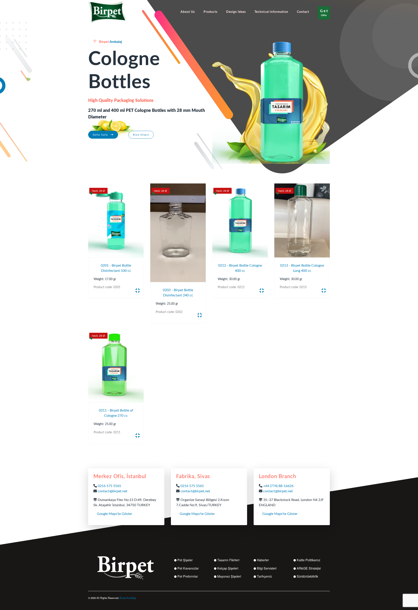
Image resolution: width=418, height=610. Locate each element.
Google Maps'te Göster (114, 514)
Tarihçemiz (264, 576)
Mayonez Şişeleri (229, 576)
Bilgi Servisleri (266, 568)
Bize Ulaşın (141, 134)
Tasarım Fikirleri (228, 560)
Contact (303, 11)
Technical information (271, 11)
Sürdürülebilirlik (307, 576)
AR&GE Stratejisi (309, 568)
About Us (187, 11)
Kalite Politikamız (308, 560)
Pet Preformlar (187, 576)
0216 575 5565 (109, 486)
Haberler (263, 560)
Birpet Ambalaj (128, 598)
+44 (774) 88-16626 (278, 486)
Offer (324, 13)
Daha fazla (101, 134)
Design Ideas (236, 11)
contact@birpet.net (112, 491)
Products (210, 11)
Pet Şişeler (185, 560)
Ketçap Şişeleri (227, 568)
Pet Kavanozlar (188, 568)
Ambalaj (110, 42)
